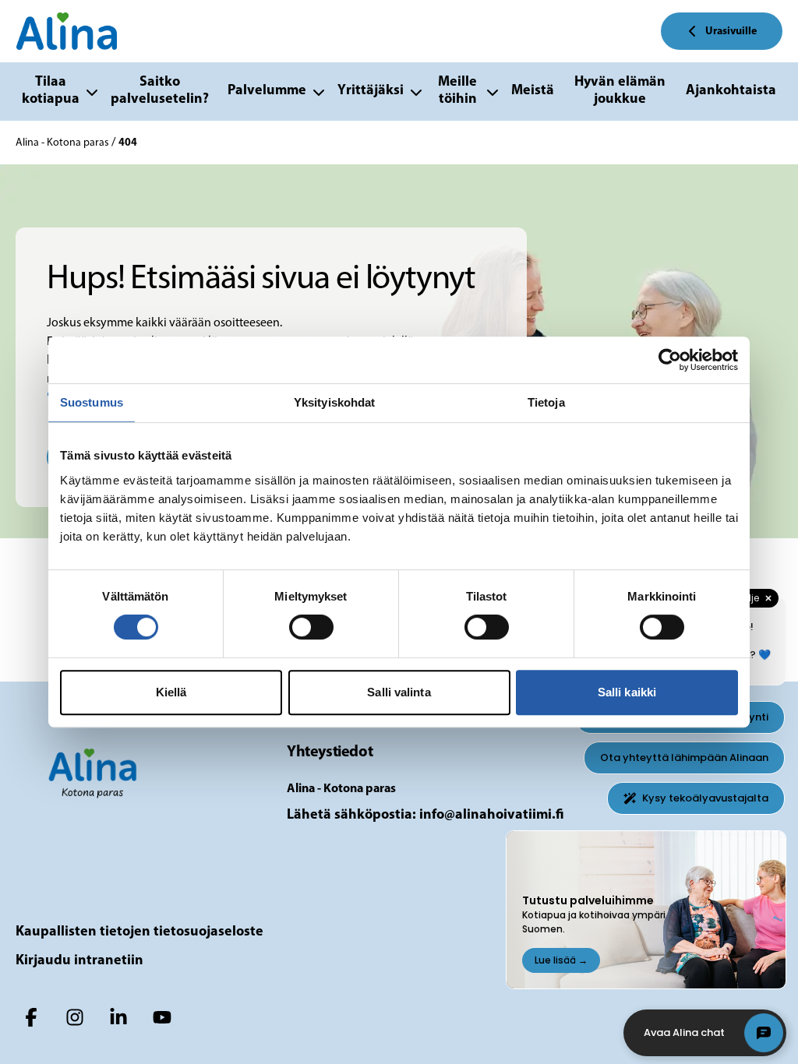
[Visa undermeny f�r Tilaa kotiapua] (92, 92)
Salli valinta (398, 692)
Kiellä (171, 692)
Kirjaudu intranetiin (79, 961)
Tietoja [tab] (546, 402)
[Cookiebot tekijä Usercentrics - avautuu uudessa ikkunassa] (670, 360)
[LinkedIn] (118, 1017)
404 (127, 143)
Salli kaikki (627, 692)
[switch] (311, 627)
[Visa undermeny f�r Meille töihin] (492, 92)
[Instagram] (74, 1017)
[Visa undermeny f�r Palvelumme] (318, 92)
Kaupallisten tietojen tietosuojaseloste (139, 932)
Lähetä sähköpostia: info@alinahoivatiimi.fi (425, 816)
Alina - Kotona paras (63, 143)
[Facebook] (31, 1017)
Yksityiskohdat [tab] (334, 402)
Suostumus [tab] (91, 402)
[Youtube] (162, 1017)
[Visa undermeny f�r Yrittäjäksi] (416, 92)
